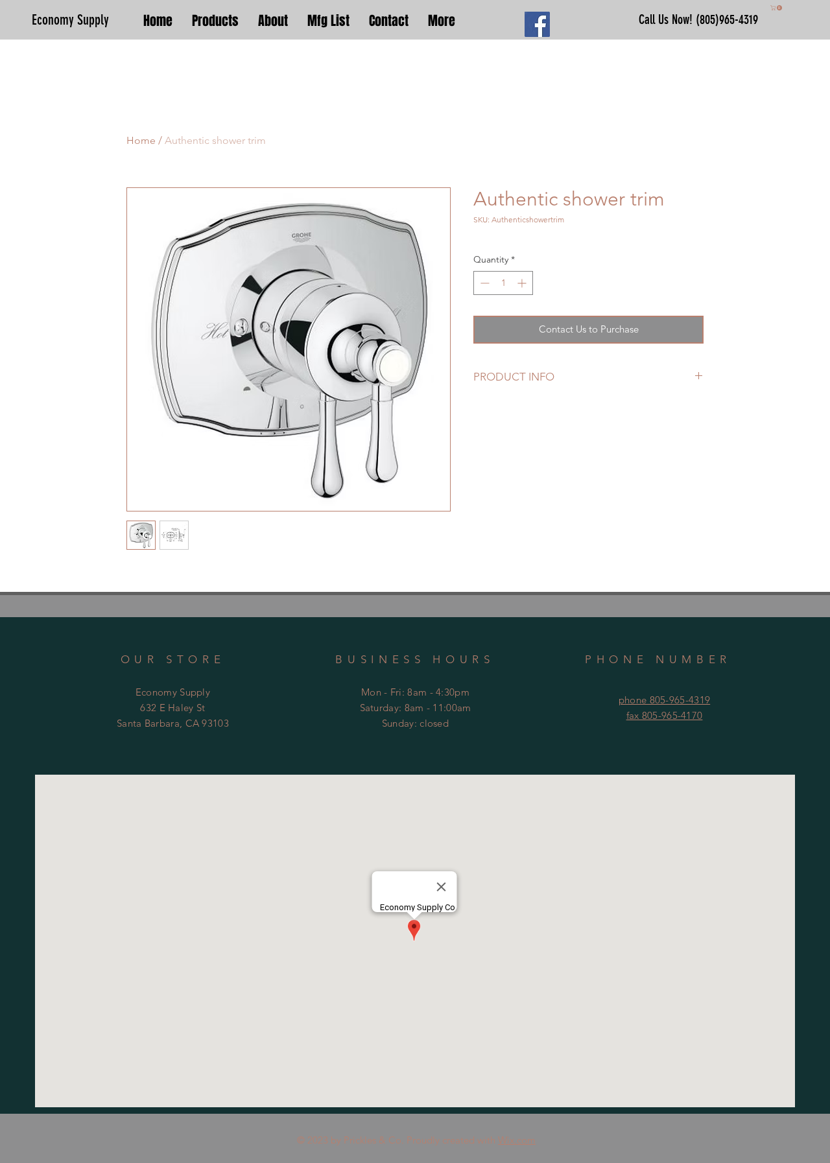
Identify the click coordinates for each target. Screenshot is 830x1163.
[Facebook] (537, 24)
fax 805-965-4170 (664, 715)
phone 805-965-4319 (664, 700)
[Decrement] (483, 283)
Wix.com (517, 1140)
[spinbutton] (503, 283)
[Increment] (523, 283)
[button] (776, 7)
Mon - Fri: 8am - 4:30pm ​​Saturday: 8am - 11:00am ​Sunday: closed (415, 707)
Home (141, 140)
